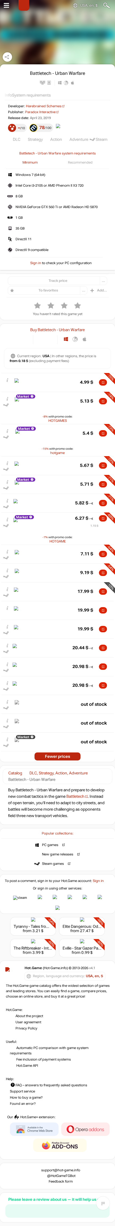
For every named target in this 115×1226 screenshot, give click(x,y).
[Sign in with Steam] (20, 898)
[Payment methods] (24, 339)
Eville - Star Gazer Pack (82, 948)
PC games (50, 845)
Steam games (53, 864)
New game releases (57, 854)
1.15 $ (94, 525)
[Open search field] (106, 5)
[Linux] (75, 339)
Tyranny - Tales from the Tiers (40, 926)
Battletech (75, 796)
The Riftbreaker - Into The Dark (41, 948)
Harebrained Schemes (44, 106)
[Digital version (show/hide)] (40, 339)
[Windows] (66, 339)
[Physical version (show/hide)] (49, 339)
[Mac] (84, 339)
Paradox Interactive (40, 112)
